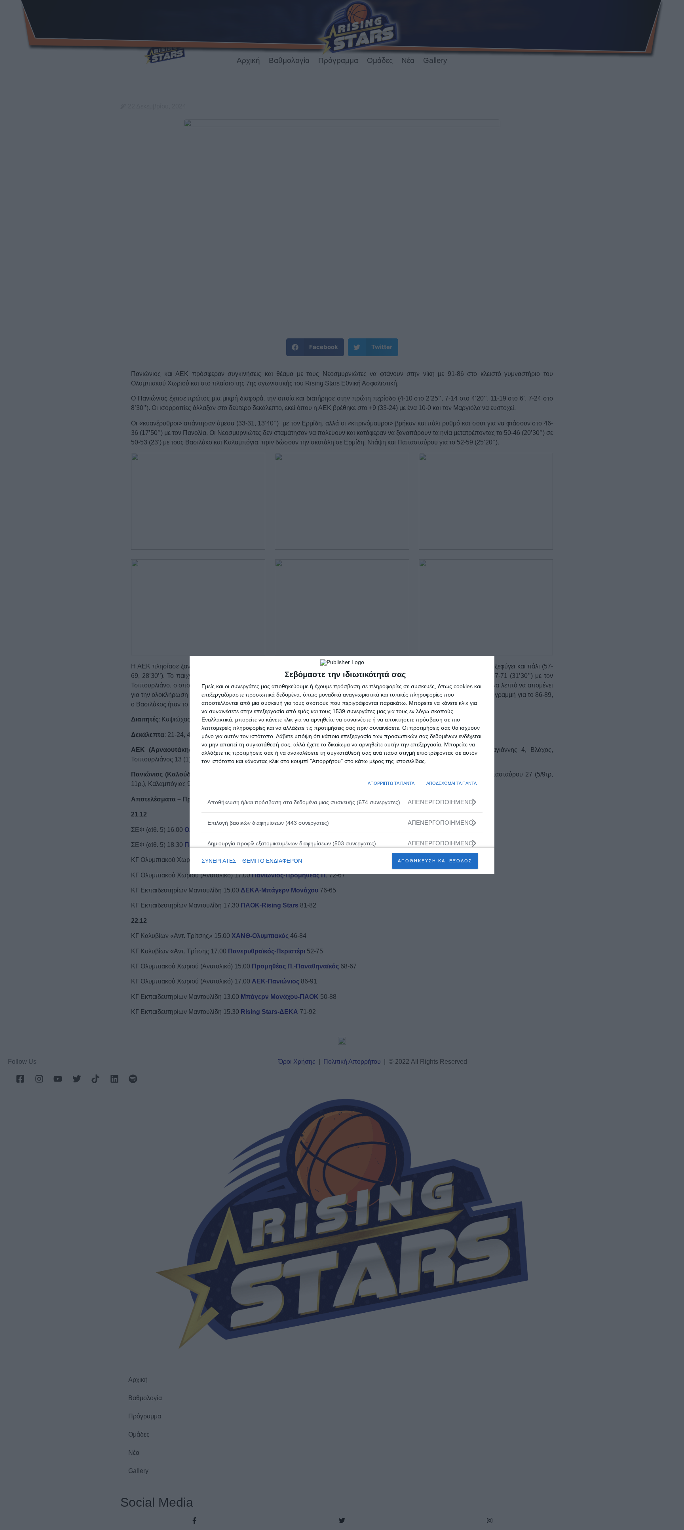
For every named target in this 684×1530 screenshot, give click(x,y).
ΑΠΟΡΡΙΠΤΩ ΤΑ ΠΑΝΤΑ (391, 783)
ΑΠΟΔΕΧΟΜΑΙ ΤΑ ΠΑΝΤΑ (451, 783)
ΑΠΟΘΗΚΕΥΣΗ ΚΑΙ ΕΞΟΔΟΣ (435, 860)
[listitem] (342, 802)
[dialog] (342, 765)
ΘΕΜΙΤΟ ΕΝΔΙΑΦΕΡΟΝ (272, 861)
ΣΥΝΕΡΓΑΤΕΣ (218, 861)
